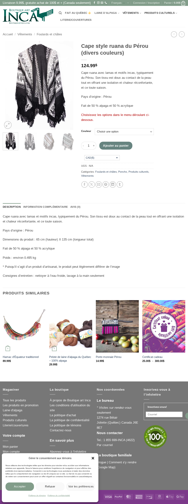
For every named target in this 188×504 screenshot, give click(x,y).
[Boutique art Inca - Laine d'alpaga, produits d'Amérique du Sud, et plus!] (28, 16)
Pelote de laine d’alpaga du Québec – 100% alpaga (70, 358)
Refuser (50, 486)
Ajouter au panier (116, 145)
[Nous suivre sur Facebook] (94, 2)
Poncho (122, 171)
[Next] (69, 85)
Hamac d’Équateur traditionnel (21, 356)
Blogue (101, 462)
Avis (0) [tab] (75, 207)
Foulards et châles (49, 34)
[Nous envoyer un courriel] (102, 2)
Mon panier (10, 446)
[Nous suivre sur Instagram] (98, 2)
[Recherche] (60, 13)
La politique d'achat (63, 415)
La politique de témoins (65, 425)
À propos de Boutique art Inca (70, 400)
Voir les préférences (81, 486)
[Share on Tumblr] (120, 184)
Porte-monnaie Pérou (108, 356)
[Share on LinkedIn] (113, 184)
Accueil (8, 34)
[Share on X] (91, 184)
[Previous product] (182, 34)
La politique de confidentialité (69, 420)
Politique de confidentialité (59, 495)
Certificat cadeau (152, 356)
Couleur (86, 131)
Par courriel (105, 445)
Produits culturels (159, 13)
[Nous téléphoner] (106, 2)
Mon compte (11, 451)
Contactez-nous (60, 430)
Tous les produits (14, 400)
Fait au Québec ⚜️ (78, 13)
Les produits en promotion (20, 405)
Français (116, 2)
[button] (93, 458)
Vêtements (131, 13)
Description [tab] (12, 207)
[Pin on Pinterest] (105, 184)
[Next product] (174, 34)
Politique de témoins (37, 495)
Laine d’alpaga (106, 13)
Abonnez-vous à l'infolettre (68, 451)
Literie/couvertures (75, 20)
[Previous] (9, 85)
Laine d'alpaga (12, 410)
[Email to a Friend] (98, 184)
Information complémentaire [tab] (45, 207)
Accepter (20, 486)
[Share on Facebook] (84, 184)
